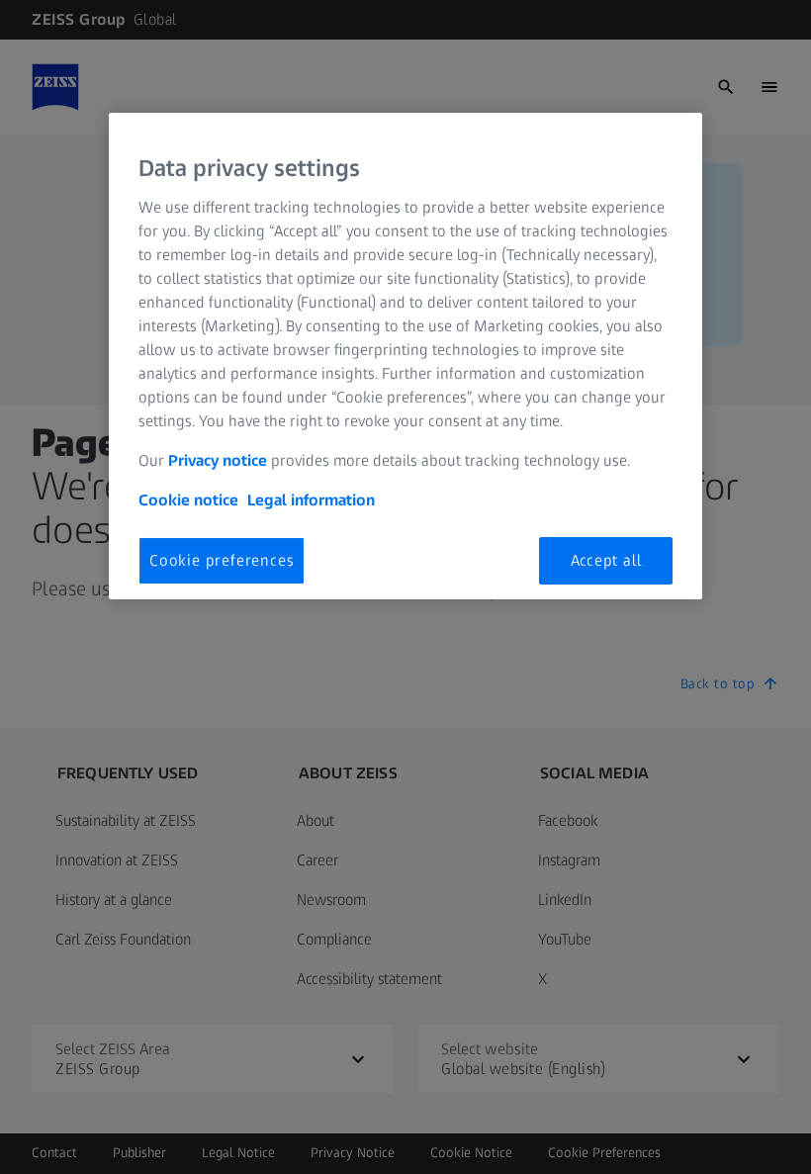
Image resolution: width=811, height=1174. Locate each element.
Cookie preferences (221, 560)
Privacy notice (217, 460)
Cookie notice (188, 500)
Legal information (311, 500)
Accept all (606, 560)
